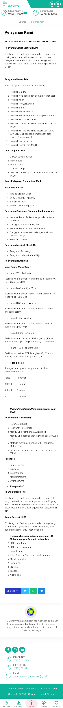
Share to (11, 591)
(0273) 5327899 (48, 13)
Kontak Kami (32, 688)
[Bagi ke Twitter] (25, 591)
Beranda (22, 22)
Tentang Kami (16, 688)
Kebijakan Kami (49, 688)
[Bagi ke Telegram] (41, 591)
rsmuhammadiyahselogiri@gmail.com (33, 676)
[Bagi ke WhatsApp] (33, 591)
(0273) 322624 (21, 668)
